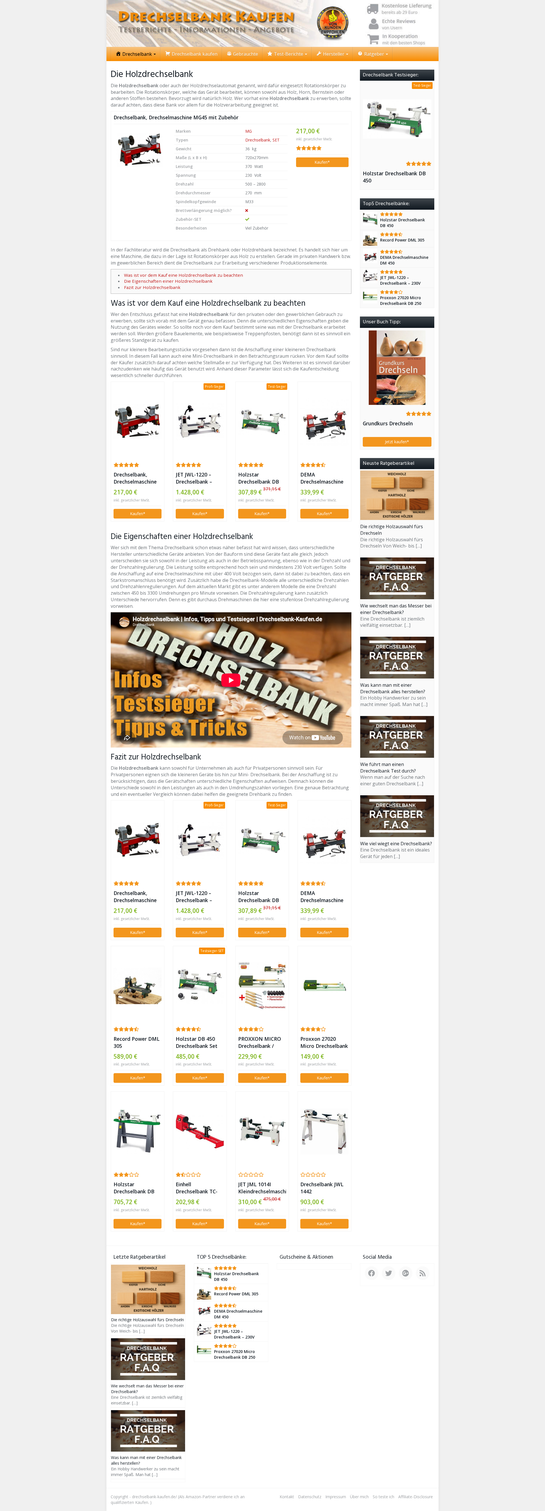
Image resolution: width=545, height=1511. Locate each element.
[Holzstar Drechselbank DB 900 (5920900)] (138, 1131)
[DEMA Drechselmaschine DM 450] (324, 421)
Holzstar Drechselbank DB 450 (258, 478)
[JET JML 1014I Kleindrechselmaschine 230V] (262, 1131)
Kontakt (287, 1496)
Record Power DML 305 (137, 1042)
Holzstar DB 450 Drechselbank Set (196, 1042)
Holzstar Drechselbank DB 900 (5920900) (134, 1188)
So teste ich (383, 1496)
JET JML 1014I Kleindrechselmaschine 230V (262, 1188)
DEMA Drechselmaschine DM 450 (321, 478)
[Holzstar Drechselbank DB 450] (262, 421)
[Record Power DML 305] (138, 986)
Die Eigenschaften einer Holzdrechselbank (168, 281)
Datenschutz (309, 1496)
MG (248, 131)
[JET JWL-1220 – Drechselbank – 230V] (200, 421)
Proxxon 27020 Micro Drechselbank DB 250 (324, 1042)
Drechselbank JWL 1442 (321, 1188)
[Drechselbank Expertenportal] (272, 23)
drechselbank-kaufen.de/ (154, 1496)
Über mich (359, 1496)
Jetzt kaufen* (397, 441)
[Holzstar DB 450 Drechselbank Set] (200, 986)
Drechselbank (257, 140)
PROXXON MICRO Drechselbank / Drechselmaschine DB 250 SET (259, 1042)
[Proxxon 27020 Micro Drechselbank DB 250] (324, 986)
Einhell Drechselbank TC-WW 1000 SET (196, 1188)
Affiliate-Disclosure (415, 1496)
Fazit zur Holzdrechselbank (152, 287)
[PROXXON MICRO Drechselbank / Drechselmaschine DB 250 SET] (262, 986)
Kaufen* (322, 162)
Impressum (335, 1496)
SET (276, 140)
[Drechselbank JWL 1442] (324, 1131)
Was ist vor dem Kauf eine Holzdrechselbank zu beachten (183, 275)
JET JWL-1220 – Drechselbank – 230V (194, 478)
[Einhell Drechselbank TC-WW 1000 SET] (200, 1131)
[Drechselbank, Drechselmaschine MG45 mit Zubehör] (140, 150)
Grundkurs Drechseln (388, 423)
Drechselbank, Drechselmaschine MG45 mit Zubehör (176, 117)
